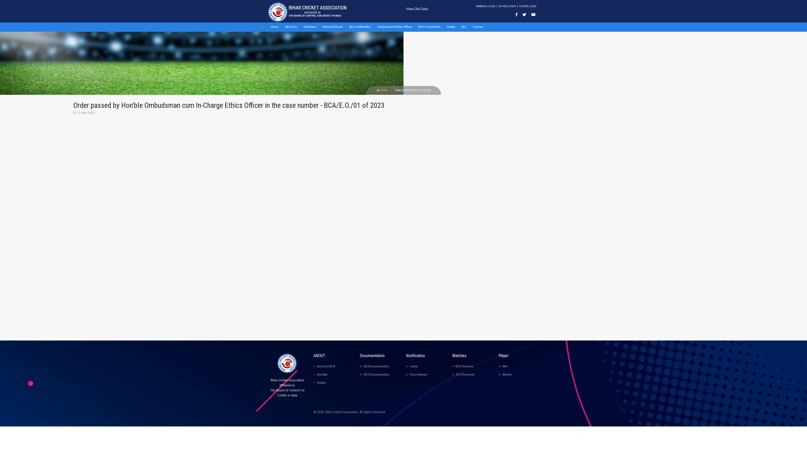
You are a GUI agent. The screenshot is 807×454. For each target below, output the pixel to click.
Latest (413, 366)
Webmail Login (485, 6)
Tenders (321, 383)
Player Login (527, 6)
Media (451, 27)
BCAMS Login (507, 6)
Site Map (321, 374)
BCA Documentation (376, 366)
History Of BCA (325, 366)
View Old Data (417, 9)
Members (310, 27)
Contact (478, 27)
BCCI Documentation (376, 374)
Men (505, 366)
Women (507, 374)
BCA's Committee (429, 27)
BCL (464, 27)
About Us (291, 27)
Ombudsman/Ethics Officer (394, 27)
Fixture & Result (333, 27)
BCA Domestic (464, 366)
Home (274, 27)
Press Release (418, 374)
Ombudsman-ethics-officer (412, 90)
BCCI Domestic (465, 374)
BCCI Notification (360, 27)
